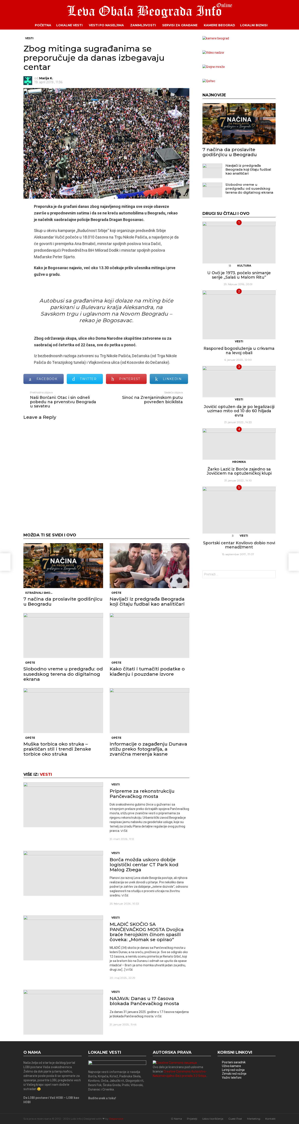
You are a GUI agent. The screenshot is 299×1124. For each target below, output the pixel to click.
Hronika (239, 461)
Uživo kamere (231, 1066)
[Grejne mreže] (213, 67)
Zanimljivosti (143, 25)
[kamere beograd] (215, 38)
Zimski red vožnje (234, 1073)
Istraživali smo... (38, 592)
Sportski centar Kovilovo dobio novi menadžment (239, 545)
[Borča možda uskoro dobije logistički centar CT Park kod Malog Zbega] (63, 873)
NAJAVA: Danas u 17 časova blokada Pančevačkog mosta (144, 1001)
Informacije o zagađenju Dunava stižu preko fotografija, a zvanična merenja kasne (148, 749)
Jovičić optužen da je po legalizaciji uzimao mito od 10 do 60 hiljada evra (239, 411)
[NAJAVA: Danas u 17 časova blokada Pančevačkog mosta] (63, 1012)
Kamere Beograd (219, 25)
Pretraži (271, 574)
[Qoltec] (208, 81)
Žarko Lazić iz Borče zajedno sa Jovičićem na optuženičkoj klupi (239, 471)
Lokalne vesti (69, 25)
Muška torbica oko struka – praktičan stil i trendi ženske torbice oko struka (57, 749)
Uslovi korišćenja (212, 1118)
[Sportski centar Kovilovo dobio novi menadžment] (239, 510)
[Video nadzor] (213, 52)
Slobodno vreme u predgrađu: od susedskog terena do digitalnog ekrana (63, 674)
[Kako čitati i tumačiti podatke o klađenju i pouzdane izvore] (149, 635)
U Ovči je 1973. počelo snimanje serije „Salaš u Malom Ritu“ (239, 275)
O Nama (176, 1118)
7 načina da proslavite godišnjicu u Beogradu (62, 601)
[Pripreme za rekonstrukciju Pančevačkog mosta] (63, 804)
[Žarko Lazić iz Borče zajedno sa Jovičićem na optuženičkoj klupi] (239, 444)
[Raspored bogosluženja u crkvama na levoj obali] (239, 314)
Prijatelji (192, 1118)
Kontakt (270, 1118)
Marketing (253, 1118)
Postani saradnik (234, 1062)
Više (124, 830)
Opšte (116, 592)
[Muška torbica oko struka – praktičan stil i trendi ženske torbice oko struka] (63, 710)
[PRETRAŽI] (278, 25)
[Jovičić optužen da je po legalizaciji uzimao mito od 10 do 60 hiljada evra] (239, 381)
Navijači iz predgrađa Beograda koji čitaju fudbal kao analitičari (147, 601)
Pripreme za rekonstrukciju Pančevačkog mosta (142, 793)
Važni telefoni (231, 1077)
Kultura (244, 265)
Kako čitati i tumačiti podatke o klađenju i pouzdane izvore (147, 671)
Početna (43, 25)
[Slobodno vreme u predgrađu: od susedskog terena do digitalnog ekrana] (63, 635)
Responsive (116, 1118)
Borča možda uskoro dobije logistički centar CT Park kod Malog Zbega (144, 864)
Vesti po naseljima (106, 25)
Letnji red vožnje (233, 1070)
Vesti (46, 774)
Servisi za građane (179, 25)
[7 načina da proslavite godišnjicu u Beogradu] (63, 565)
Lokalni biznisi (253, 25)
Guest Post (235, 1118)
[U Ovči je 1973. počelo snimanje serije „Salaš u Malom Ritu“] (239, 243)
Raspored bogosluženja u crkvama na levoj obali (239, 350)
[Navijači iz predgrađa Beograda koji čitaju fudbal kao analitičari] (149, 565)
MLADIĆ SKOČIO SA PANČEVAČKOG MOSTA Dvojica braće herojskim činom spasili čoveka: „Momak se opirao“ (147, 931)
